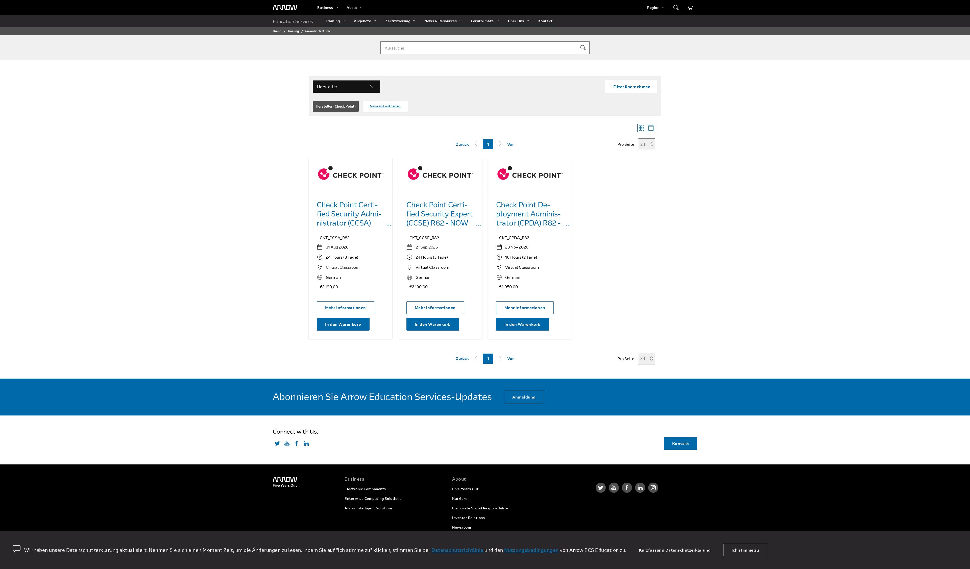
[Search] (583, 47)
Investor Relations (468, 517)
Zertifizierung (397, 20)
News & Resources (440, 20)
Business (325, 7)
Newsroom (461, 527)
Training (332, 20)
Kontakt (545, 20)
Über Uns (516, 20)
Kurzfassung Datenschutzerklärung (675, 550)
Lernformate (482, 20)
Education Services (293, 21)
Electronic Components (365, 488)
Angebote (362, 20)
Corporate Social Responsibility (480, 508)
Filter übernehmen (632, 86)
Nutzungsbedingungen (531, 550)
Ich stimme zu (745, 550)
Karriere (459, 498)
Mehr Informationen (345, 307)
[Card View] (641, 128)
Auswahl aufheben (385, 106)
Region (653, 7)
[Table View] (651, 128)
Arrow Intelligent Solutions (369, 508)
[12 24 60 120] (648, 144)
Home (277, 31)
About (352, 7)
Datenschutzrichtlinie (457, 550)
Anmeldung (524, 397)
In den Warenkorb (343, 324)
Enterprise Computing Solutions (373, 498)
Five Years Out (465, 488)
